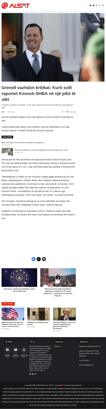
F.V (4, 112)
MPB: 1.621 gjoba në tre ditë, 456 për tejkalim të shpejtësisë (23, 142)
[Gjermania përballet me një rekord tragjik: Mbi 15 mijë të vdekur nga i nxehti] (7, 152)
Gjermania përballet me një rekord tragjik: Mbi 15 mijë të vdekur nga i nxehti (41, 150)
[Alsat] (16, 5)
